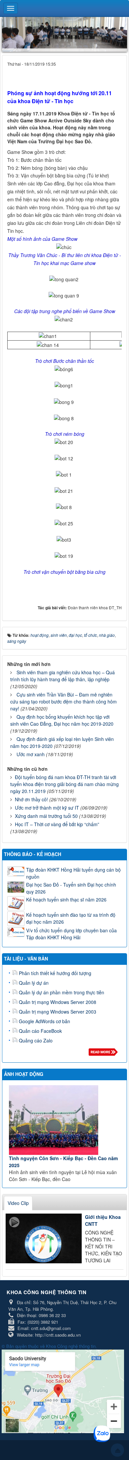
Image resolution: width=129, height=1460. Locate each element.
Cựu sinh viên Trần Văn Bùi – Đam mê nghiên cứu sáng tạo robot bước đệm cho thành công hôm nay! (63, 701)
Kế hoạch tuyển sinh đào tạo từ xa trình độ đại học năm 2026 (70, 918)
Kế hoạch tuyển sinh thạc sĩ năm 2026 (66, 899)
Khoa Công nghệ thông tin (71, 1346)
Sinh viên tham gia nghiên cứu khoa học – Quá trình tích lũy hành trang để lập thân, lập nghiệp (62, 676)
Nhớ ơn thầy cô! (31, 799)
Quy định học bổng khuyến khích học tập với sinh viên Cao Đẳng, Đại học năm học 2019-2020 (61, 720)
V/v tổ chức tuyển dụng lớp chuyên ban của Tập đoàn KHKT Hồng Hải (71, 934)
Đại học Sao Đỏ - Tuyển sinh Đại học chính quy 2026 (71, 888)
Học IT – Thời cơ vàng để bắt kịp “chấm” (57, 824)
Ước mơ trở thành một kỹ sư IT (47, 807)
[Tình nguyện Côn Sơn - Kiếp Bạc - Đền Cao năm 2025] (65, 1120)
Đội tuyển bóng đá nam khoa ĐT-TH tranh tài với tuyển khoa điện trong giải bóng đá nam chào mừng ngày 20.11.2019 (64, 784)
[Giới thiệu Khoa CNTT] (44, 1238)
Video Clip (18, 1203)
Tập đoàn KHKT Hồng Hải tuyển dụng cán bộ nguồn (73, 873)
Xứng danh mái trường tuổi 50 (46, 816)
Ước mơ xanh (31, 754)
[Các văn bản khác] (104, 1053)
